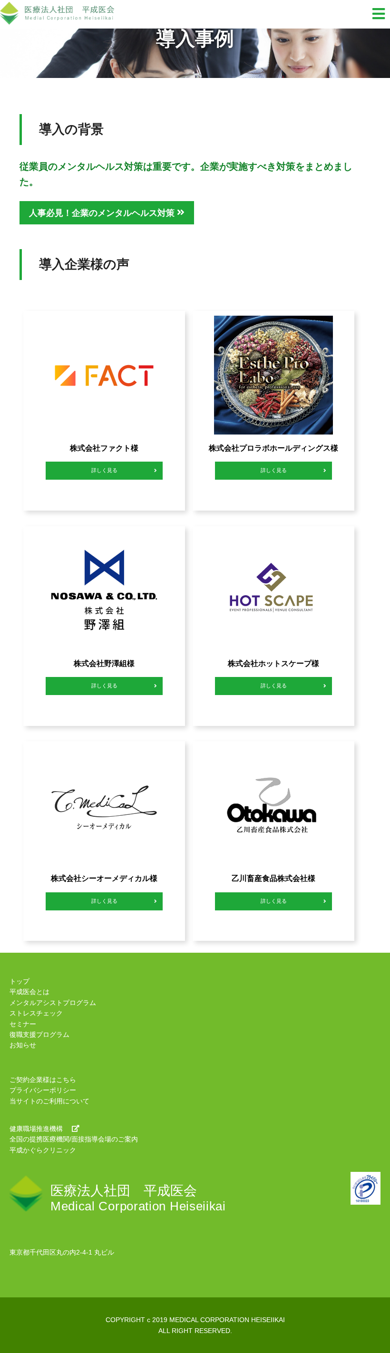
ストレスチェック (36, 1013)
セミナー (23, 1024)
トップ (19, 981)
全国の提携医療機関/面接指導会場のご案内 (74, 1139)
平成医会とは (29, 991)
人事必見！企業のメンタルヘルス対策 (103, 212)
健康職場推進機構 (36, 1128)
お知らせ (23, 1045)
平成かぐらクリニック (43, 1150)
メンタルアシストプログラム (53, 1002)
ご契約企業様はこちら (43, 1079)
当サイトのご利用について (49, 1101)
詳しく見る (104, 470)
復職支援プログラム (39, 1034)
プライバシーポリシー (43, 1090)
